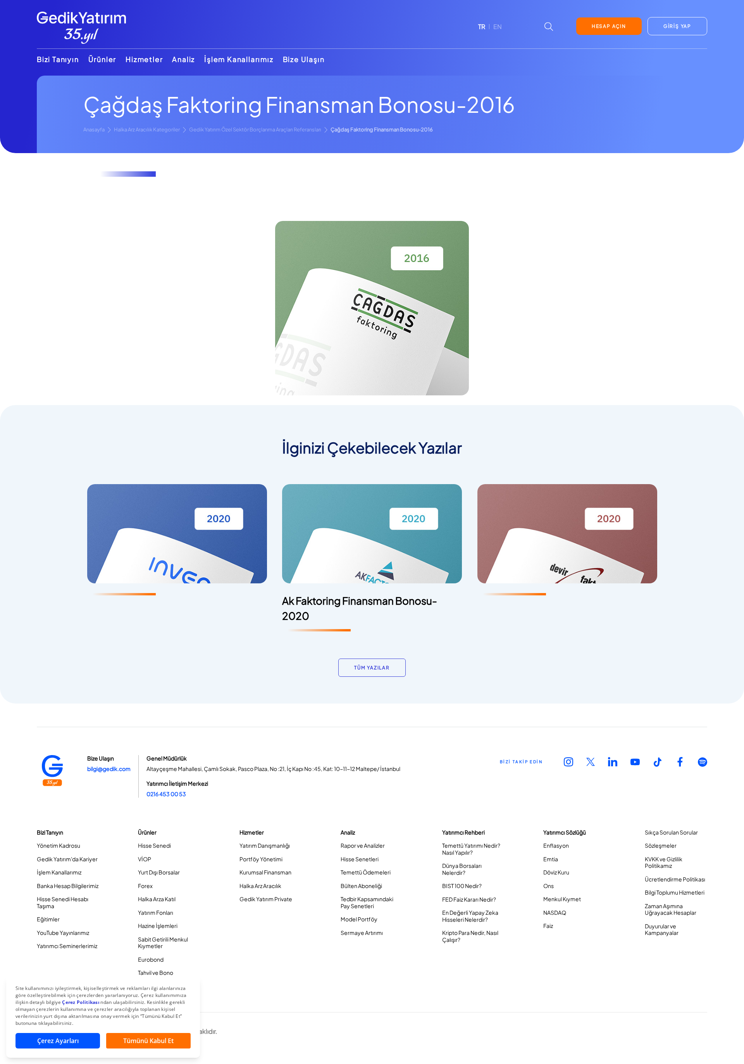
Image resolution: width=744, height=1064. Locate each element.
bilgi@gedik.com (109, 768)
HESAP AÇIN (609, 26)
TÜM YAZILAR (372, 668)
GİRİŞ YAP (677, 26)
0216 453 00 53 (166, 793)
